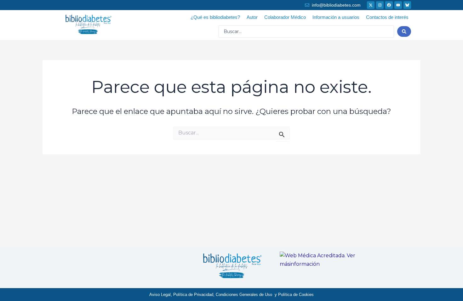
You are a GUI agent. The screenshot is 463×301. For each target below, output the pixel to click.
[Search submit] (404, 31)
